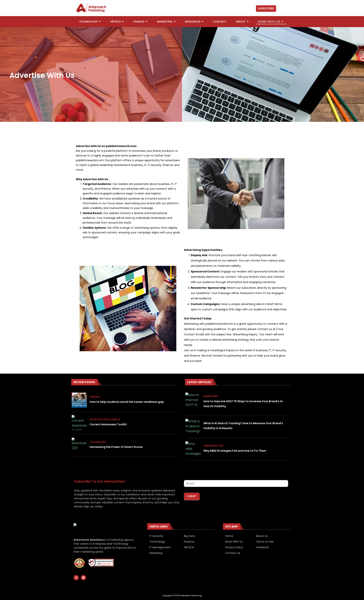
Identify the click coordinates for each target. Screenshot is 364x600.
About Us (262, 536)
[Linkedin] (83, 577)
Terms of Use (265, 541)
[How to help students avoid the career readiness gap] (79, 400)
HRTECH (189, 547)
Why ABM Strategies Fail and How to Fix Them (234, 451)
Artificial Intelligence (105, 419)
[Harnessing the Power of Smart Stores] (79, 445)
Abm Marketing (213, 445)
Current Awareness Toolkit (108, 424)
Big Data (189, 536)
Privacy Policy (234, 547)
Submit (191, 496)
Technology (98, 442)
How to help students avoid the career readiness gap (127, 402)
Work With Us (233, 541)
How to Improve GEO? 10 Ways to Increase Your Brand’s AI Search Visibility (243, 403)
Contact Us (232, 553)
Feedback (262, 547)
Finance (95, 396)
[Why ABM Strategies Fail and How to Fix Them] (193, 449)
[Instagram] (76, 577)
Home (229, 536)
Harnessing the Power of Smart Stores (116, 447)
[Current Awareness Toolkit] (79, 422)
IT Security (156, 536)
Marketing (210, 396)
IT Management (160, 547)
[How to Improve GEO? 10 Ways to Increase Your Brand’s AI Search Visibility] (193, 400)
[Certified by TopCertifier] (79, 563)
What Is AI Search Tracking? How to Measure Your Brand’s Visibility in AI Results (243, 425)
